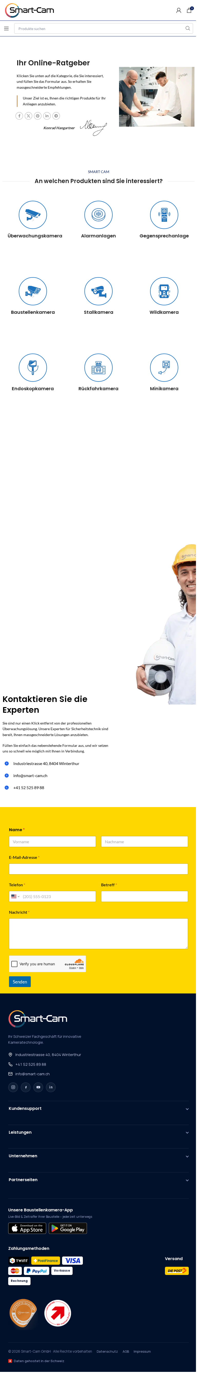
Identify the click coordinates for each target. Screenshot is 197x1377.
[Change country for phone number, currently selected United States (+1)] (15, 896)
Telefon (17, 884)
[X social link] (28, 116)
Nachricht (19, 912)
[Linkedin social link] (47, 116)
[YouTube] (38, 1087)
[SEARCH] (187, 28)
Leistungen (20, 1132)
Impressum (142, 1351)
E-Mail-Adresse (24, 857)
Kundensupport (25, 1108)
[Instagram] (13, 1087)
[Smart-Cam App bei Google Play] (68, 1228)
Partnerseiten (23, 1180)
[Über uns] (23, 1313)
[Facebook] (26, 1087)
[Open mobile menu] (6, 28)
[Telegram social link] (56, 116)
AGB (126, 1351)
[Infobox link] (33, 219)
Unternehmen (23, 1156)
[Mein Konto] (179, 10)
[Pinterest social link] (38, 116)
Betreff (109, 884)
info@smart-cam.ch (32, 1073)
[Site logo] (32, 10)
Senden (20, 981)
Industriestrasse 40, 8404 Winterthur (48, 1054)
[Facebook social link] (19, 116)
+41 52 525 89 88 (30, 1064)
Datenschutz (107, 1351)
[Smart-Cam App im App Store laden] (27, 1228)
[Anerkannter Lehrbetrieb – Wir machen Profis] (57, 1313)
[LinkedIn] (51, 1087)
